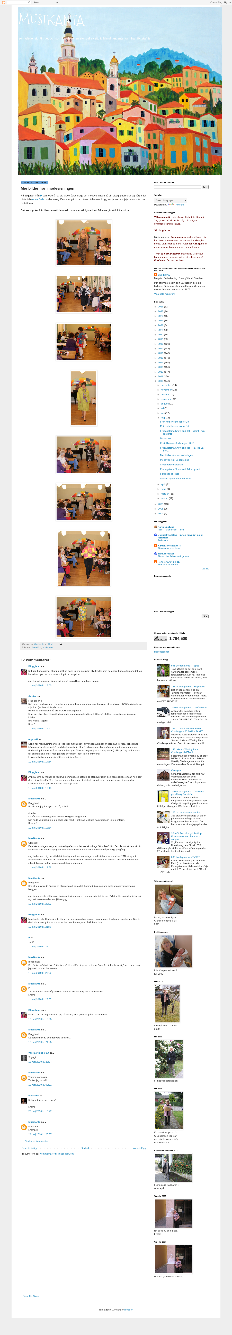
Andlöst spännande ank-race (175, 478)
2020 (161, 334)
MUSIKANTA (51, 20)
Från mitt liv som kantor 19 (174, 421)
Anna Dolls (38, 199)
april (163, 484)
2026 (161, 306)
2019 (161, 339)
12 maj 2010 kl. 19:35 (40, 1019)
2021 (161, 330)
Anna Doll (36, 647)
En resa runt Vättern (168, 564)
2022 (161, 325)
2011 (161, 376)
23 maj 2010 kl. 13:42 (40, 1111)
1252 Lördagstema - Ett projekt (188, 686)
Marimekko (47, 647)
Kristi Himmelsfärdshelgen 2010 (177, 443)
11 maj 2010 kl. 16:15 (39, 788)
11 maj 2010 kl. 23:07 (39, 999)
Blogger (128, 1309)
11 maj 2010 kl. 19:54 (39, 827)
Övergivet (176, 770)
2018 (161, 344)
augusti (165, 403)
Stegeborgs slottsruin (171, 464)
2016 (161, 353)
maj (163, 417)
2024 (161, 316)
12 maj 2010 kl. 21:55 (40, 1042)
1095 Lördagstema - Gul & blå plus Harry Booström (187, 793)
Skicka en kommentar (36, 1141)
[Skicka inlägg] (60, 644)
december (166, 385)
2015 (161, 357)
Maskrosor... (166, 438)
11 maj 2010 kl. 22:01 (39, 946)
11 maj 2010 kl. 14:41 (39, 728)
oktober (165, 394)
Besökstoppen (161, 651)
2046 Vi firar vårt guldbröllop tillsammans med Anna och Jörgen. (186, 836)
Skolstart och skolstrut (169, 548)
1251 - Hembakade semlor (185, 812)
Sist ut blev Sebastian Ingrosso (173, 556)
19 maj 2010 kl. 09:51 (40, 1084)
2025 (161, 311)
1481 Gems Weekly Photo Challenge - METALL (185, 751)
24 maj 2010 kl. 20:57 (40, 1134)
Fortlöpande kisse (169, 473)
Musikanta (34, 798)
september (167, 399)
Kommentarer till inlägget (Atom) (57, 1153)
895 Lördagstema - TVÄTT (185, 857)
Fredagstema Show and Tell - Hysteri (180, 469)
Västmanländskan (38, 1052)
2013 (161, 367)
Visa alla (205, 569)
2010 (161, 381)
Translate (179, 204)
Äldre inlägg (139, 1148)
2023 (161, 320)
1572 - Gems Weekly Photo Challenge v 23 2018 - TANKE (187, 730)
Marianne (33, 1095)
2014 (161, 362)
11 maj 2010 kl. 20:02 (39, 903)
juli (162, 408)
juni (163, 413)
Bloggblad (34, 666)
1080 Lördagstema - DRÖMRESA (189, 707)
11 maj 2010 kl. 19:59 (39, 867)
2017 (161, 348)
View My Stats (31, 1296)
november (166, 389)
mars (164, 489)
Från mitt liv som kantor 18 (174, 426)
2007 (161, 513)
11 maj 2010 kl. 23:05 (39, 973)
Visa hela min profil (164, 293)
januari (165, 498)
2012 (161, 371)
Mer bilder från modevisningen (176, 455)
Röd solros (163, 540)
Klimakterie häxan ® (169, 545)
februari (165, 493)
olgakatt (33, 739)
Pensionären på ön (169, 561)
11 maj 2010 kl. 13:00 (39, 685)
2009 (161, 504)
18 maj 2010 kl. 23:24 (40, 1061)
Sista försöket (166, 553)
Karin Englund (166, 527)
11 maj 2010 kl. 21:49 (39, 926)
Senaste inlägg (30, 1148)
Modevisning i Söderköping (174, 459)
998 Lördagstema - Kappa (185, 665)
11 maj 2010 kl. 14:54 (39, 761)
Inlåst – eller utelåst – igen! (171, 529)
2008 (161, 508)
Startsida (85, 1148)
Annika (32, 696)
